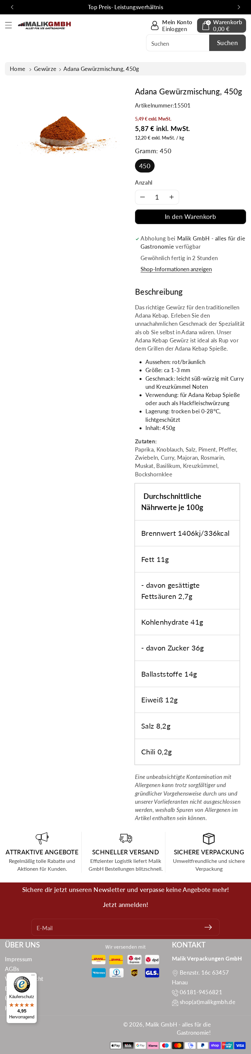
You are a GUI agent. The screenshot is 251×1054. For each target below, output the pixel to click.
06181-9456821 (201, 992)
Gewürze (45, 68)
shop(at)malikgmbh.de (207, 1001)
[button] (11, 25)
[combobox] (196, 43)
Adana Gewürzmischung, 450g (101, 68)
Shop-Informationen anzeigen (176, 269)
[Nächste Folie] (239, 7)
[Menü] (33, 976)
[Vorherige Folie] (12, 7)
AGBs (12, 968)
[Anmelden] (208, 927)
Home (18, 68)
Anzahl (144, 182)
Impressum (18, 959)
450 (144, 166)
